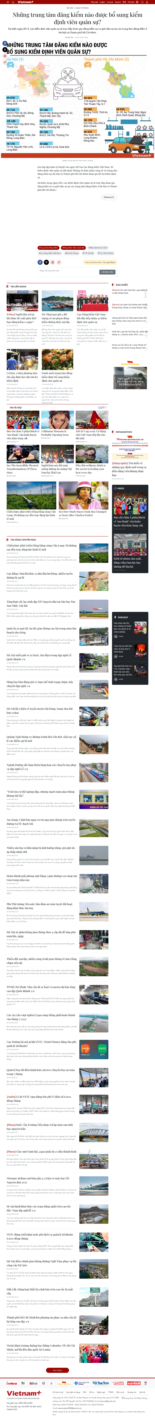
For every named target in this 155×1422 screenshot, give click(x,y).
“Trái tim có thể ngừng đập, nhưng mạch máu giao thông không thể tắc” (41, 793)
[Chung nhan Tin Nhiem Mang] (135, 1397)
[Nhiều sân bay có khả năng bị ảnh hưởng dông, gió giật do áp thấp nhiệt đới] (93, 855)
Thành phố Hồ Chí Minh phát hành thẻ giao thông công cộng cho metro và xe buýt (129, 321)
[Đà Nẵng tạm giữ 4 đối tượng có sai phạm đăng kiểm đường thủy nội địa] (57, 300)
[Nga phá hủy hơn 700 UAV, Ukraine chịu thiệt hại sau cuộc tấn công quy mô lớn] (140, 670)
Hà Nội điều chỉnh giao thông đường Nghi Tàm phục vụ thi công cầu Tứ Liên (41, 1263)
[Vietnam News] (101, 1383)
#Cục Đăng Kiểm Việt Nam (50, 253)
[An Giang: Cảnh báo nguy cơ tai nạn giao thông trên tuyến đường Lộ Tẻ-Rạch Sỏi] (93, 827)
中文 (124, 2)
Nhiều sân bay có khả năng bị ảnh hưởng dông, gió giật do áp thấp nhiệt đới (41, 850)
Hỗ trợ (91, 1392)
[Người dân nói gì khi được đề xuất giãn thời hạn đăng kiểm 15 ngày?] (22, 300)
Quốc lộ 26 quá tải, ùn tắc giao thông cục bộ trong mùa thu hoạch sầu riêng (41, 630)
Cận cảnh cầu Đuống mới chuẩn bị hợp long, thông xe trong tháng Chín (129, 306)
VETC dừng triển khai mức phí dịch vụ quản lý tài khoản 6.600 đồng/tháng (40, 1236)
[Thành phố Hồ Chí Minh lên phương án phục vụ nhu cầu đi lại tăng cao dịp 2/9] (93, 1325)
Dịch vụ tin (120, 1392)
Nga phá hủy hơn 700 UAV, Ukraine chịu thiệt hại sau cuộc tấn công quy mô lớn (123, 670)
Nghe (121, 636)
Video (120, 488)
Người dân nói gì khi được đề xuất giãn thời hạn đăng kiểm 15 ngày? (21, 318)
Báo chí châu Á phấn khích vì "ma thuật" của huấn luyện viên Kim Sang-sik (129, 521)
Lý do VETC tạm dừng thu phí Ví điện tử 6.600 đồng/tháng (39, 1098)
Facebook (5, 43)
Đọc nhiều (122, 284)
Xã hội (69, 8)
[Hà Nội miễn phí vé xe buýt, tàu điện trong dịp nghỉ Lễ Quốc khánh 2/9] (93, 663)
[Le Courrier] (118, 1383)
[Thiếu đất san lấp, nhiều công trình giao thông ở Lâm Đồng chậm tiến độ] (93, 966)
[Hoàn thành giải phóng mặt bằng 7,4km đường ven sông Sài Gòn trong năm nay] (93, 883)
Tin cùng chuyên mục (23, 539)
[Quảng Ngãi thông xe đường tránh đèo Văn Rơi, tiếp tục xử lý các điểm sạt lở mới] (93, 744)
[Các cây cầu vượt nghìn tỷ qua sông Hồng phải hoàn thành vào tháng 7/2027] (93, 1022)
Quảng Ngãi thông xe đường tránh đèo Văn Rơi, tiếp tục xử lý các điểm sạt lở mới (41, 739)
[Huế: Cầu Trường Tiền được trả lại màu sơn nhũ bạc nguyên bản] (93, 1132)
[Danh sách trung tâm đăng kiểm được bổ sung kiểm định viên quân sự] (57, 359)
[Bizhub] (33, 1383)
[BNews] (23, 1383)
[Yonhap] (81, 1383)
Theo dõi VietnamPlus (93, 262)
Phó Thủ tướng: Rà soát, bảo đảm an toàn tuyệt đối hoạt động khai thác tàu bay (39, 906)
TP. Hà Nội (89, 253)
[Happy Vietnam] (64, 1383)
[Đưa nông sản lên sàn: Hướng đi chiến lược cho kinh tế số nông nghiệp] (140, 628)
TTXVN (110, 1392)
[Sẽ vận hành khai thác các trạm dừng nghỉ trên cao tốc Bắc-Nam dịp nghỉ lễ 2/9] (93, 1214)
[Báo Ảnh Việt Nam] (134, 1383)
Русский (131, 2)
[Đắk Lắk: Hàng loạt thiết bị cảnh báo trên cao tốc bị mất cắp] (93, 1297)
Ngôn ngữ (101, 1392)
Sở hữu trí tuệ (58, 1392)
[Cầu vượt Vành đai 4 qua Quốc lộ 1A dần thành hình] (93, 1159)
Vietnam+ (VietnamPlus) (26, 2)
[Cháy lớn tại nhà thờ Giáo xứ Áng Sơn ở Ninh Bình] (140, 650)
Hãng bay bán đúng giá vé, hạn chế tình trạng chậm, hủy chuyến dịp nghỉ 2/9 (40, 684)
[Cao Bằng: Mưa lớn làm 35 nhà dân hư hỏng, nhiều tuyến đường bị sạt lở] (93, 581)
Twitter (5, 49)
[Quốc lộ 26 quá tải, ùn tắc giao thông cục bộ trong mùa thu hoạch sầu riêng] (93, 636)
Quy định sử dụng (73, 1392)
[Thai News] (51, 1383)
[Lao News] (43, 1383)
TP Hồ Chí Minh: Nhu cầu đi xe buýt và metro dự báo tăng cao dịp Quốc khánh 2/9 (41, 989)
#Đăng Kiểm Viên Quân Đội (73, 247)
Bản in (5, 55)
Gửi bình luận (107, 272)
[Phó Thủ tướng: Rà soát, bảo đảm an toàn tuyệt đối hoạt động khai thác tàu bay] (93, 911)
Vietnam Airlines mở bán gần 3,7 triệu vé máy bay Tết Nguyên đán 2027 (38, 1180)
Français (110, 2)
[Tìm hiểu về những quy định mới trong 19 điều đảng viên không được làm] (130, 448)
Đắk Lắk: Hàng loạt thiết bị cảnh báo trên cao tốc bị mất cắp (40, 1291)
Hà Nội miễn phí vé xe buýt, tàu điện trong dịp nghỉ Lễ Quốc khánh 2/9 (39, 657)
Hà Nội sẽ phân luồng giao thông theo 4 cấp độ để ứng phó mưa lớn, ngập (41, 934)
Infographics (124, 431)
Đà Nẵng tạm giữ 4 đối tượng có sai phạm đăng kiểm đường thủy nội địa (56, 318)
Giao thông (82, 8)
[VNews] (145, 1383)
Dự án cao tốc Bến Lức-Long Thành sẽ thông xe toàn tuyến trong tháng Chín (129, 346)
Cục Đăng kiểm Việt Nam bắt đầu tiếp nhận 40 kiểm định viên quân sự (92, 318)
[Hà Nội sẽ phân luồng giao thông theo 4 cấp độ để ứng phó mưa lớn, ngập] (93, 939)
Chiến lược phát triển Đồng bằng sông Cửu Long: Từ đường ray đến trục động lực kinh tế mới (42, 547)
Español (118, 2)
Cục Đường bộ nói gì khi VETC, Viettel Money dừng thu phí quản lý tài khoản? (41, 1044)
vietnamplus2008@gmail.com (70, 1408)
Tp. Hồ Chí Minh (107, 253)
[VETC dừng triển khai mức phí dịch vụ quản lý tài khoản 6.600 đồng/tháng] (93, 1242)
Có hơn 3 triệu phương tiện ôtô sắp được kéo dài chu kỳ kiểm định (22, 376)
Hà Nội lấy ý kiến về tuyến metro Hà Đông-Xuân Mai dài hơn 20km (40, 710)
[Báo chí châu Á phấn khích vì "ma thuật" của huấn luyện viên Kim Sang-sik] (130, 503)
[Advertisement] (77, 220)
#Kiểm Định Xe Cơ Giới (98, 247)
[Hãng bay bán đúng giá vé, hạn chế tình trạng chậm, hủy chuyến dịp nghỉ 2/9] (93, 689)
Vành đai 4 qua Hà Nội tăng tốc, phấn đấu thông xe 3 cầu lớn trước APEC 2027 (130, 333)
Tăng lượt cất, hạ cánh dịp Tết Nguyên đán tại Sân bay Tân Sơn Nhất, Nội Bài (41, 603)
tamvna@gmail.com (108, 1401)
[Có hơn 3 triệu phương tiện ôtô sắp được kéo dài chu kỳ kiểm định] (22, 359)
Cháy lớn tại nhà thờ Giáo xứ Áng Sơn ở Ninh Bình (123, 649)
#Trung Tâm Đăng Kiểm (48, 247)
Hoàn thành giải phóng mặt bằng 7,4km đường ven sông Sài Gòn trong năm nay (42, 878)
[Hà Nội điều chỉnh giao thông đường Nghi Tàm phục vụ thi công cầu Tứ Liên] (93, 1269)
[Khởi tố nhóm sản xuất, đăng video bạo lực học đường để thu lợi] (130, 545)
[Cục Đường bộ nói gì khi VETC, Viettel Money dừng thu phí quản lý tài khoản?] (93, 1049)
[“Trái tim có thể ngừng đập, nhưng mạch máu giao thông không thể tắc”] (93, 799)
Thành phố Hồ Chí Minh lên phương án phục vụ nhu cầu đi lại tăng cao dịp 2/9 (41, 1319)
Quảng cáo (131, 1392)
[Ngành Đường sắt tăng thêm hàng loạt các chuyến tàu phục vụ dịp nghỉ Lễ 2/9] (93, 772)
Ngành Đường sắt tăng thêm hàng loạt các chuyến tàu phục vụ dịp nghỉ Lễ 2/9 (42, 767)
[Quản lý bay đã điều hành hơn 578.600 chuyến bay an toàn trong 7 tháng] (93, 1077)
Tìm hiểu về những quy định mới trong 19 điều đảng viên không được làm (129, 469)
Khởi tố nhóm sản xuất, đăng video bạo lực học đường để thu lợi (128, 562)
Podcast (123, 617)
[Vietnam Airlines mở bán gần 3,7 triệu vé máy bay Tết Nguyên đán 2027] (93, 1186)
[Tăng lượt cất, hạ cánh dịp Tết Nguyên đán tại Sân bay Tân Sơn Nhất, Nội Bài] (93, 609)
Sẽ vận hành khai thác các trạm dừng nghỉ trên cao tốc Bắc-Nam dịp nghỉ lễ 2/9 (39, 1208)
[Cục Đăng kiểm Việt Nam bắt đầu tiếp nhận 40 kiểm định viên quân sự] (92, 300)
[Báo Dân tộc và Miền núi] (9, 1383)
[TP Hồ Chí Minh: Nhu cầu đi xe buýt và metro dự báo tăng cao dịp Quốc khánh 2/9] (93, 994)
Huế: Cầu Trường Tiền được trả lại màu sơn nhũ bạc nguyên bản (40, 1127)
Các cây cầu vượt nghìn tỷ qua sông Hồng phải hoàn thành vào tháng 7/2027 (41, 1017)
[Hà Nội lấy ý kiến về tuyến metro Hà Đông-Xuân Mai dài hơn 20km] (93, 716)
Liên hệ (142, 1392)
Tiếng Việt (94, 2)
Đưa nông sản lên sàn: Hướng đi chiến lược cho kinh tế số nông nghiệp (122, 627)
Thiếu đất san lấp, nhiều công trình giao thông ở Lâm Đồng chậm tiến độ (42, 961)
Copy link (5, 62)
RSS (84, 1392)
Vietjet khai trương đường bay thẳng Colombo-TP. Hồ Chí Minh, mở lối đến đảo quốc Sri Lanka (41, 1347)
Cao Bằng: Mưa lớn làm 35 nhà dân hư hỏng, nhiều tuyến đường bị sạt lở (40, 575)
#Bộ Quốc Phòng (71, 253)
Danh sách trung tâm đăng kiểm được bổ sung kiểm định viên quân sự (57, 376)
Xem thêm (57, 1370)
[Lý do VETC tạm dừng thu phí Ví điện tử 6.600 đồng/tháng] (93, 1104)
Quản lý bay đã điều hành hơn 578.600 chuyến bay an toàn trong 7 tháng (41, 1072)
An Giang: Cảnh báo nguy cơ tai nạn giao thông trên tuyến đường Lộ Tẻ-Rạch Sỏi (41, 821)
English (102, 2)
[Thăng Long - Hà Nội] (137, 2)
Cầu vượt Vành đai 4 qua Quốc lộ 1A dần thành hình (46, 1151)
